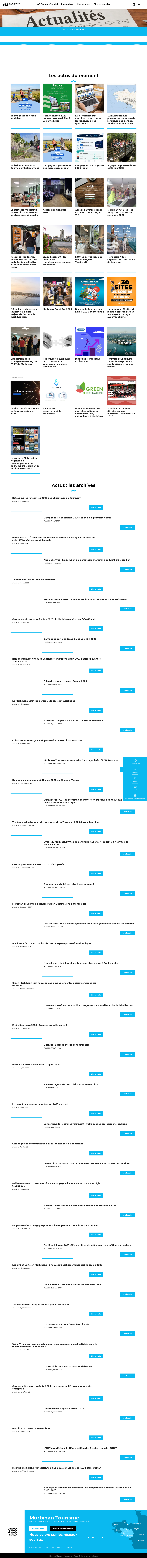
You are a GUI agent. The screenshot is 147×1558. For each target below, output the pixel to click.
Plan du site (68, 1556)
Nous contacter (38, 1528)
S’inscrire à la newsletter (63, 1528)
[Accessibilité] (134, 4)
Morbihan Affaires (54, 1547)
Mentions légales (55, 1556)
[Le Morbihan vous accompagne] (11, 4)
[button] (48, 4)
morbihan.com (35, 1547)
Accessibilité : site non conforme (86, 1556)
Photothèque (72, 1547)
